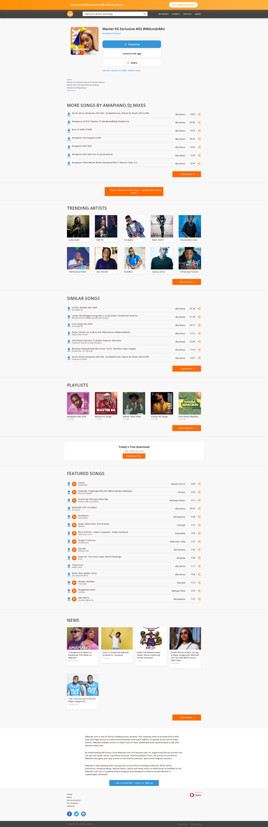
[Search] (144, 14)
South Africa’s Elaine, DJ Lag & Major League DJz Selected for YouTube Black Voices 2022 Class (185, 656)
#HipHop (181, 558)
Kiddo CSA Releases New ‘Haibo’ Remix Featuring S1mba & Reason (148, 655)
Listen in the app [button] (131, 53)
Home (69, 794)
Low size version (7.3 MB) (114, 70)
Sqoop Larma (158, 271)
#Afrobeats (180, 549)
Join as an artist (74, 800)
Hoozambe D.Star (188, 240)
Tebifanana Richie (77, 271)
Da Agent (128, 240)
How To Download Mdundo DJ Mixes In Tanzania (116, 653)
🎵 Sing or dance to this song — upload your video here (134, 191)
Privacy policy (196, 824)
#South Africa (178, 484)
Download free (134, 456)
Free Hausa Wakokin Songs (190, 416)
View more (71, 90)
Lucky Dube (73, 240)
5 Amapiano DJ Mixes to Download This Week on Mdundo (80, 655)
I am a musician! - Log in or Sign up (134, 783)
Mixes (198, 14)
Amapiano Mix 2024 (76, 416)
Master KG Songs (103, 416)
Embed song (134, 70)
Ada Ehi (100, 240)
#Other (182, 492)
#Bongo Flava (179, 590)
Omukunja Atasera (189, 271)
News (69, 797)
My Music (163, 14)
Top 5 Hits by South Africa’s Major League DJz (82, 700)
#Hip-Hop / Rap (178, 541)
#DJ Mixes (180, 114)
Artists (187, 14)
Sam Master (102, 271)
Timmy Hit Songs (159, 416)
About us (71, 806)
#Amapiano (180, 516)
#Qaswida (180, 533)
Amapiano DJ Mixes (111, 33)
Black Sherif (158, 240)
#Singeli (181, 525)
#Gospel (181, 582)
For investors (72, 803)
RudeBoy (128, 271)
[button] (131, 62)
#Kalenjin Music (177, 500)
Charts (176, 14)
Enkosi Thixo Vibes (132, 416)
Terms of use (182, 824)
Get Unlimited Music (183, 4)
